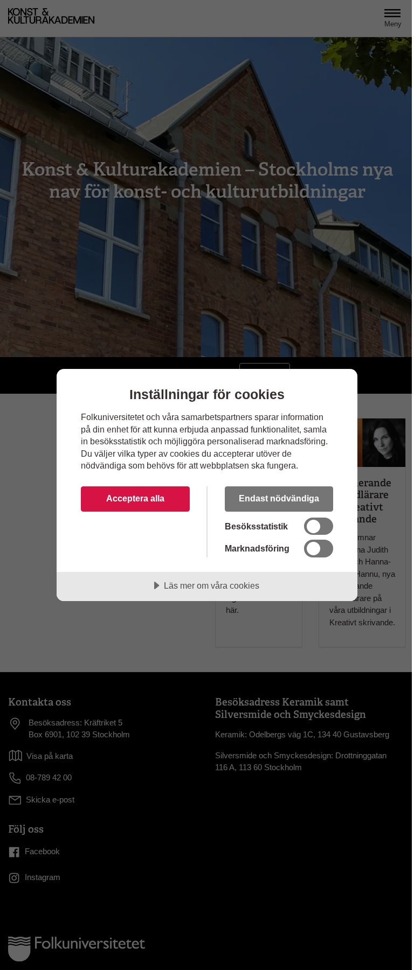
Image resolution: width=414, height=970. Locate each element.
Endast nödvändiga (279, 498)
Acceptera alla (135, 498)
